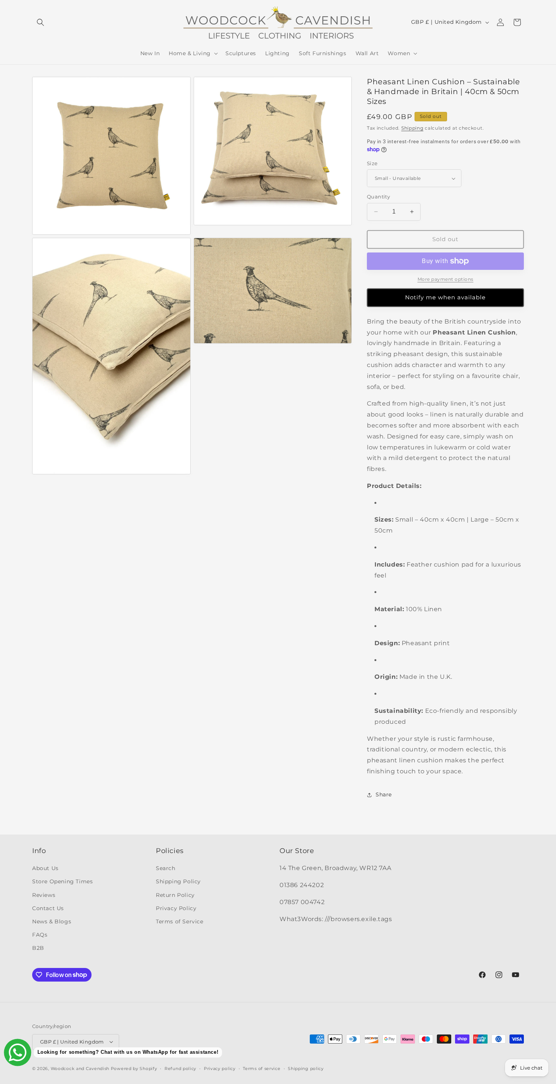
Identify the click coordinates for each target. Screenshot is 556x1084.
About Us (45, 868)
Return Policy (175, 895)
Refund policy (180, 1068)
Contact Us (48, 908)
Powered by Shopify (134, 1068)
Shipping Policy (178, 881)
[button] (40, 22)
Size (372, 163)
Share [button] (384, 794)
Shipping (412, 128)
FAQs (39, 934)
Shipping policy (306, 1068)
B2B (38, 948)
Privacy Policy (176, 908)
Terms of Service (179, 921)
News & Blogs (51, 921)
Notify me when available (445, 297)
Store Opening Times (62, 881)
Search (165, 868)
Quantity (378, 197)
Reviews (43, 895)
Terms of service (261, 1068)
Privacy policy (220, 1068)
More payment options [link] (446, 279)
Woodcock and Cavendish (80, 1068)
